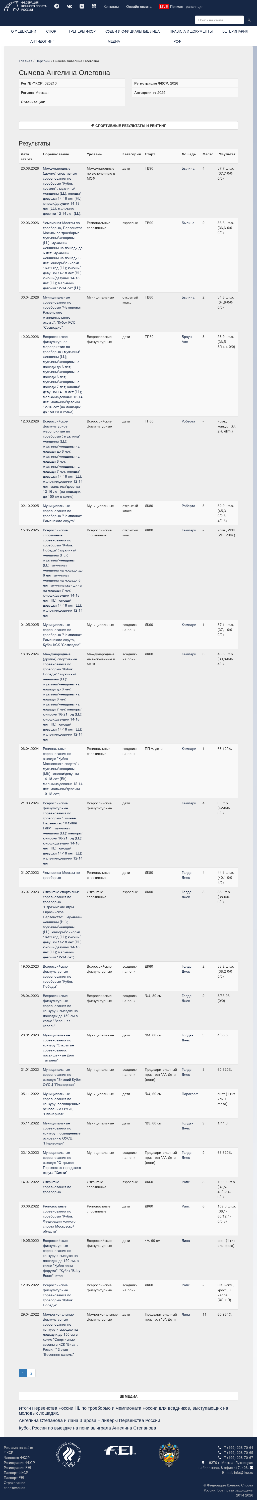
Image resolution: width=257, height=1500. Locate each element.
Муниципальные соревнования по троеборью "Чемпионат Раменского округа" (62, 513)
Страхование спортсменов (14, 1485)
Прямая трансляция (181, 6)
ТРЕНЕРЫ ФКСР (82, 31)
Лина (186, 1240)
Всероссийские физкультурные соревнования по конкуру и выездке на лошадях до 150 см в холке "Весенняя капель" (60, 1010)
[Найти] (249, 20)
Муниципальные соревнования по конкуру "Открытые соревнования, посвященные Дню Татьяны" (58, 1047)
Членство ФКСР (17, 1457)
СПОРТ (52, 31)
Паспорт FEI (14, 1477)
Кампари (189, 529)
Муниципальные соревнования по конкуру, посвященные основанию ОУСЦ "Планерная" (62, 1103)
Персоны (42, 60)
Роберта (188, 420)
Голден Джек (188, 875)
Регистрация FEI (17, 1467)
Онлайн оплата (139, 6)
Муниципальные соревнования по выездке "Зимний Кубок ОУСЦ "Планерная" (62, 1077)
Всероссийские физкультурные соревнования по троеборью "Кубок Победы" (58, 976)
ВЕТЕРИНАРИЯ (235, 31)
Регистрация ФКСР (19, 1462)
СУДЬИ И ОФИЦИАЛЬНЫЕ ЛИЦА (132, 31)
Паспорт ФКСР (16, 1472)
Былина (188, 168)
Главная (25, 60)
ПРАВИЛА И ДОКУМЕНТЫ (191, 31)
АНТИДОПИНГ (42, 41)
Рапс (186, 1181)
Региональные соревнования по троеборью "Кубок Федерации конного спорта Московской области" (59, 1218)
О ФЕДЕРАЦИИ (23, 31)
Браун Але (187, 339)
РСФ (177, 41)
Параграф (190, 1093)
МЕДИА (114, 41)
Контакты (111, 6)
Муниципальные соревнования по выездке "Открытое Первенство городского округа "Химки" (62, 1162)
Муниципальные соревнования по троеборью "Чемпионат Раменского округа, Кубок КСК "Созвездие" (62, 634)
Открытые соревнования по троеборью (57, 1186)
